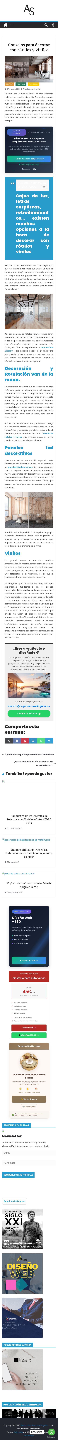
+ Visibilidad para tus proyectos (29, 159)
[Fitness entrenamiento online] (22, 1210)
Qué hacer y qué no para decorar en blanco (29, 754)
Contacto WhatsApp (29, 713)
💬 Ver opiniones (29, 1107)
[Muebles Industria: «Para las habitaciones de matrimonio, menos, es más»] (26, 839)
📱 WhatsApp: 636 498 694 (29, 1035)
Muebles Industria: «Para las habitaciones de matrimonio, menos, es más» (29, 853)
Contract (9, 84)
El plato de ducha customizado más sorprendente (29, 885)
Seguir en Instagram (14, 1201)
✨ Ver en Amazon (29, 1099)
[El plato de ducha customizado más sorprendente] (18, 873)
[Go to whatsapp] (51, 1432)
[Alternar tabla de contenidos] (43, 187)
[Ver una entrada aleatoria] (52, 25)
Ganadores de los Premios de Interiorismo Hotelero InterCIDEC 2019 (29, 819)
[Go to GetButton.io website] (51, 1437)
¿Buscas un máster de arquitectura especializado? (33, 763)
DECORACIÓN (21, 84)
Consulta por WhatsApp (30, 164)
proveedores (33, 84)
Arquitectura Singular (32, 89)
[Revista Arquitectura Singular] (5, 25)
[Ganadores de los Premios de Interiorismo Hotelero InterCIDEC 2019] (29, 781)
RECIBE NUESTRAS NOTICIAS (18, 1174)
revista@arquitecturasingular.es (29, 706)
